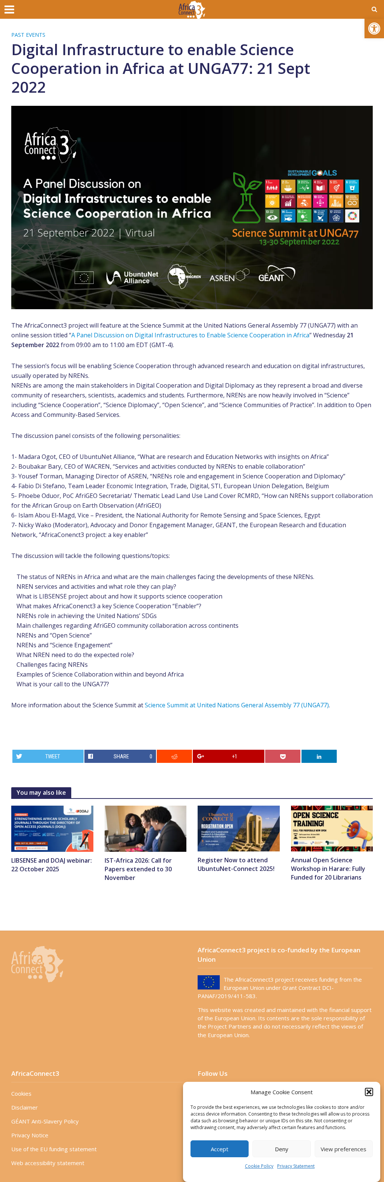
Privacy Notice (29, 1135)
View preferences (343, 1149)
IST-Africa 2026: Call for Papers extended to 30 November (138, 869)
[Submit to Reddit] (174, 756)
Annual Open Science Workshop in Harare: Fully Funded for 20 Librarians (328, 868)
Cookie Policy (259, 1166)
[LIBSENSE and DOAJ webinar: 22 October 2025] (52, 828)
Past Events (28, 34)
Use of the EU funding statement (54, 1149)
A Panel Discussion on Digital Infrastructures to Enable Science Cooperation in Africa (190, 335)
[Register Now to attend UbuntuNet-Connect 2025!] (239, 828)
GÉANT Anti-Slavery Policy (45, 1121)
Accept (219, 1149)
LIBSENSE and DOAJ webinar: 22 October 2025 (51, 864)
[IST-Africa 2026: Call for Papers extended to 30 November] (146, 828)
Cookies (21, 1093)
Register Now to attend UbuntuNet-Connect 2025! (236, 864)
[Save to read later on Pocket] (282, 756)
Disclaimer (24, 1107)
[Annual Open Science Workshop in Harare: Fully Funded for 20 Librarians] (332, 828)
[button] (374, 28)
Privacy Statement (296, 1166)
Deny (281, 1149)
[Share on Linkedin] (319, 756)
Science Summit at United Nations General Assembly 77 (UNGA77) (237, 705)
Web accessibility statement (47, 1163)
